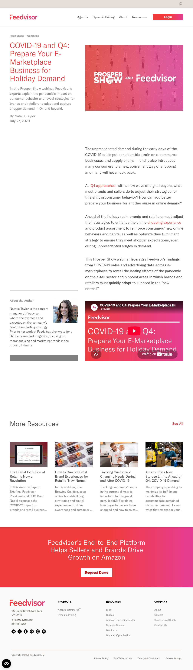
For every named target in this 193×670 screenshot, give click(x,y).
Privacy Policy (101, 658)
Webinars (111, 630)
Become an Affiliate (165, 619)
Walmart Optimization (118, 635)
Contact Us (160, 625)
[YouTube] (32, 631)
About (157, 609)
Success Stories (115, 625)
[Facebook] (26, 631)
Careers (158, 614)
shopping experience (164, 222)
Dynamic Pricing (67, 614)
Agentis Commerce (69, 609)
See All (177, 423)
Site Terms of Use (123, 658)
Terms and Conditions (149, 658)
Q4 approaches (103, 185)
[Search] (180, 4)
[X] (20, 631)
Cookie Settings (174, 658)
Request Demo (96, 572)
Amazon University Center (120, 619)
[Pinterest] (44, 631)
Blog (108, 609)
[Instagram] (38, 631)
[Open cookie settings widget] (6, 663)
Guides (110, 614)
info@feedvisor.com (22, 619)
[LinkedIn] (13, 631)
